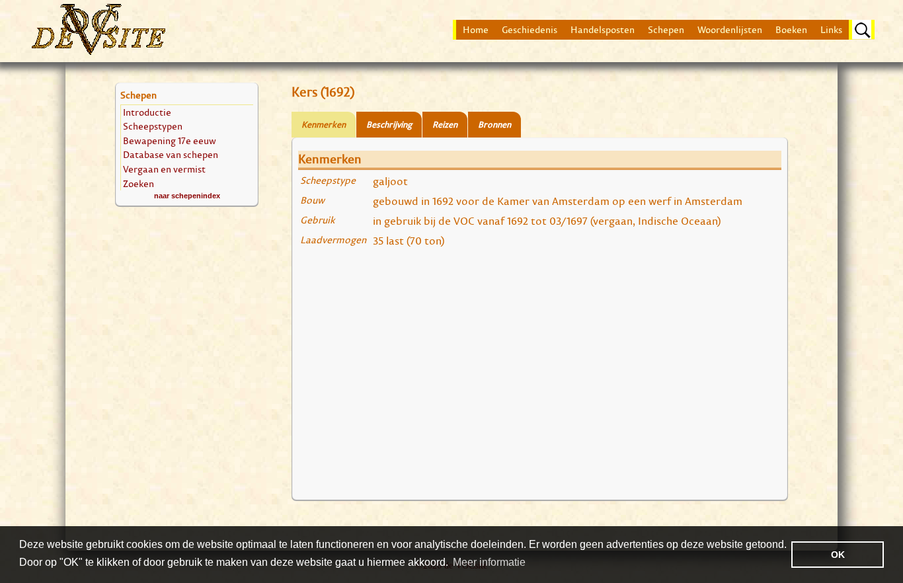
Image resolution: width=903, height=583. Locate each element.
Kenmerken (323, 124)
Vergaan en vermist (164, 169)
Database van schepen (170, 154)
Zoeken (138, 183)
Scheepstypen (152, 126)
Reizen (444, 124)
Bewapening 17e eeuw (169, 140)
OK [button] (838, 554)
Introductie (147, 112)
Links (831, 29)
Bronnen (494, 124)
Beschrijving (389, 124)
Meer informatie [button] (489, 562)
